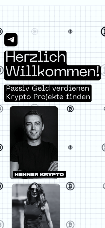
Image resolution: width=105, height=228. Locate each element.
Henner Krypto (39, 174)
